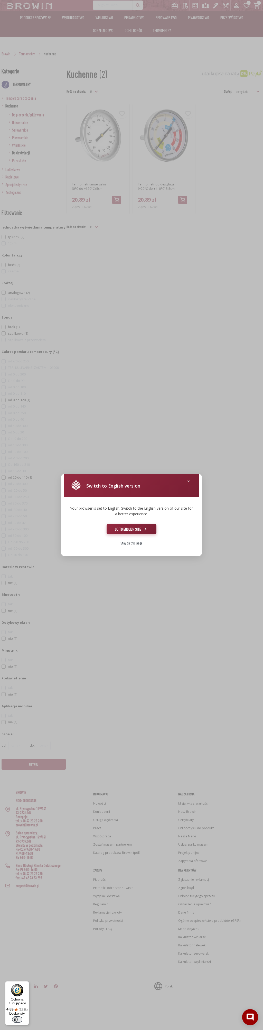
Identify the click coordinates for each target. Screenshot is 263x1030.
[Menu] (26, 984)
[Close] (188, 481)
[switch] (17, 1019)
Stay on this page (131, 543)
